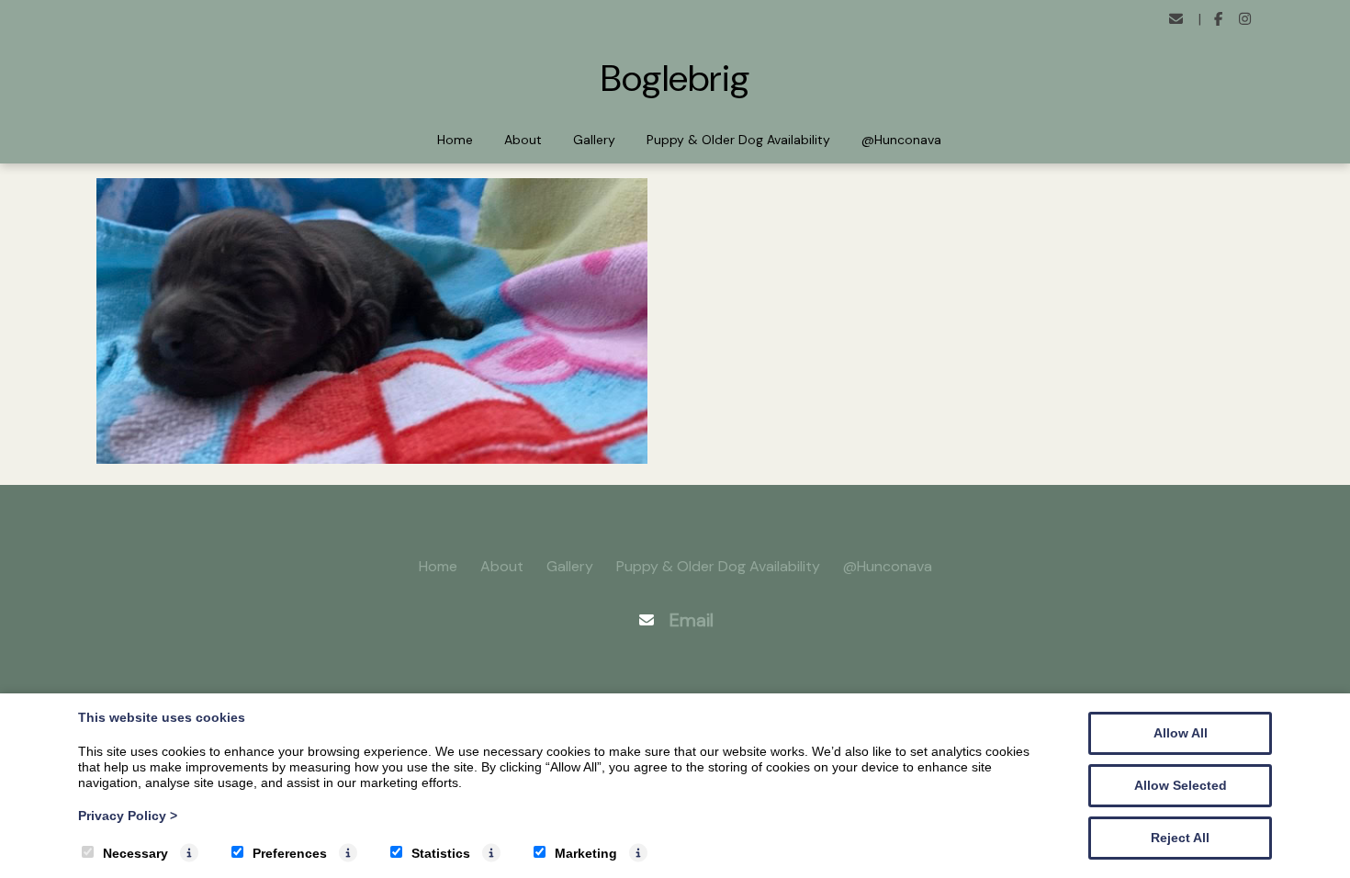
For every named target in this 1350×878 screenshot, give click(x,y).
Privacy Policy (127, 815)
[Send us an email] (1176, 19)
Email (691, 620)
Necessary (135, 853)
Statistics (440, 853)
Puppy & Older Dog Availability (738, 139)
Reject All (1180, 837)
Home (455, 139)
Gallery (594, 139)
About (523, 139)
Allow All (1180, 733)
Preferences (290, 853)
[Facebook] (1219, 19)
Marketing (586, 853)
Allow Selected (1180, 785)
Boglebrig (675, 78)
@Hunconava (901, 139)
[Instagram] (1245, 19)
